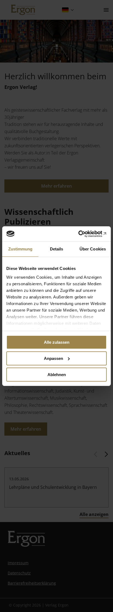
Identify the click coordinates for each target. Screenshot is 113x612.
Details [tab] (56, 249)
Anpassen (53, 358)
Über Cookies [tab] (93, 249)
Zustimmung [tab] (20, 249)
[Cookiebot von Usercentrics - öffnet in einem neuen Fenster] (83, 233)
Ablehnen (56, 374)
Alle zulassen (56, 342)
